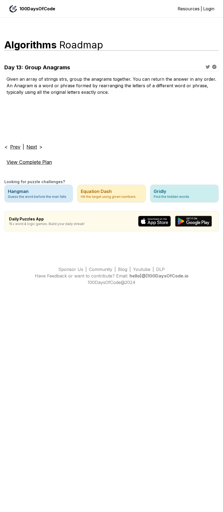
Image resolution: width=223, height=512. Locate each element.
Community (100, 269)
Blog (122, 269)
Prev (15, 147)
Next (31, 147)
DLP (160, 269)
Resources (189, 8)
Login (208, 8)
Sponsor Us (70, 269)
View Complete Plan (29, 162)
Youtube (141, 269)
